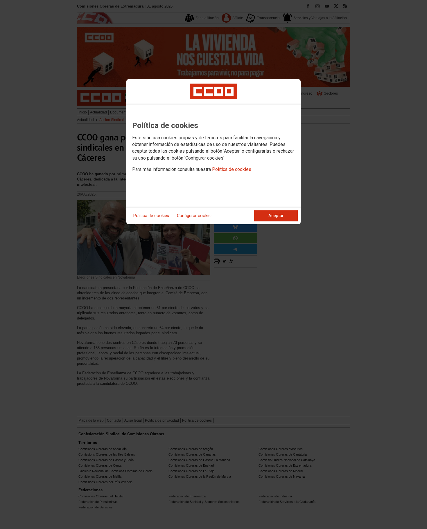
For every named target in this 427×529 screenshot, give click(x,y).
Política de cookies (231, 169)
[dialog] (213, 151)
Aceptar (276, 215)
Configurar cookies (195, 215)
